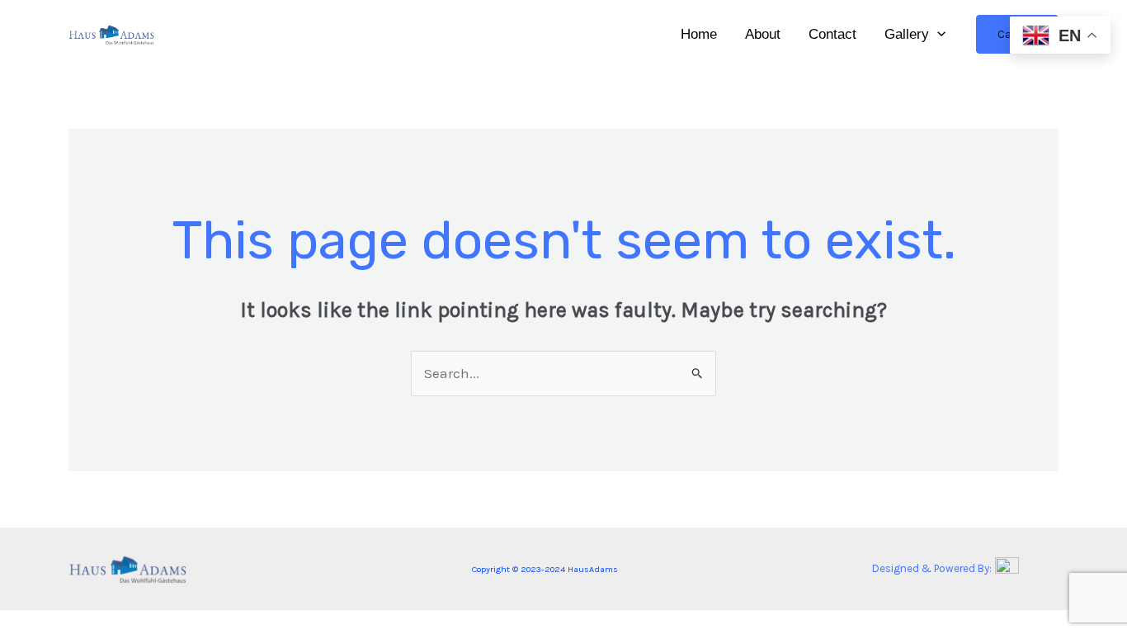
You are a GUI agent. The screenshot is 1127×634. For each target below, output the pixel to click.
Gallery (906, 34)
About (762, 34)
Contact (832, 34)
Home (699, 34)
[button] (937, 34)
